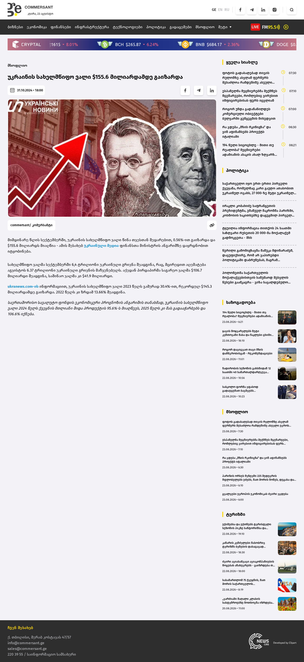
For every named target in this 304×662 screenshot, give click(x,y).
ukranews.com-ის (23, 286)
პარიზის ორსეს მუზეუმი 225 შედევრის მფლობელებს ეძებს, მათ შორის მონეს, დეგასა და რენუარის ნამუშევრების (258, 478)
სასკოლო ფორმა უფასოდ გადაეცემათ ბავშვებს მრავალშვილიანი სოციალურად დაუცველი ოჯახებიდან (245, 389)
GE (214, 9)
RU (226, 9)
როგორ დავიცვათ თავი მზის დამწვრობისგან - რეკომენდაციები (247, 351)
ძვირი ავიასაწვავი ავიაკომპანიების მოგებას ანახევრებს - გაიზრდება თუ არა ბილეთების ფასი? (248, 563)
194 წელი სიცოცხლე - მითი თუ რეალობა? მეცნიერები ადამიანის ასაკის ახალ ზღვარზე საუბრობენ (246, 314)
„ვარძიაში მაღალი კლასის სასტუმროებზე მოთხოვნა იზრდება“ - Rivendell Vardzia (248, 601)
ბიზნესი (15, 27)
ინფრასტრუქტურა (92, 27)
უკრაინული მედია (101, 245)
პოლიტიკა (156, 27)
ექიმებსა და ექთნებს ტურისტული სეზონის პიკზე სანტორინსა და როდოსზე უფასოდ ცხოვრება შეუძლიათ (246, 526)
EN (220, 9)
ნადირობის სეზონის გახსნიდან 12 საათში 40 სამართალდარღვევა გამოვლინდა (246, 370)
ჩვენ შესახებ (20, 627)
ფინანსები (61, 27)
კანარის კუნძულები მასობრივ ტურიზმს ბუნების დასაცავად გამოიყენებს (243, 545)
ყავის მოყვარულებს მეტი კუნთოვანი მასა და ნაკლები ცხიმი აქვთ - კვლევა (246, 333)
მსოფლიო (204, 27)
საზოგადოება (241, 302)
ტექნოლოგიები (127, 27)
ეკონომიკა (37, 27)
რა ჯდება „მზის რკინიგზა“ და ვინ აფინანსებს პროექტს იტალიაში (254, 459)
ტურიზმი (235, 514)
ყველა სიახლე (242, 62)
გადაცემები (181, 27)
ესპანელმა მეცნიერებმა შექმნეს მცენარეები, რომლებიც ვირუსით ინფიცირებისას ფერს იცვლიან (255, 442)
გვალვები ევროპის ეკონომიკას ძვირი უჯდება (255, 494)
